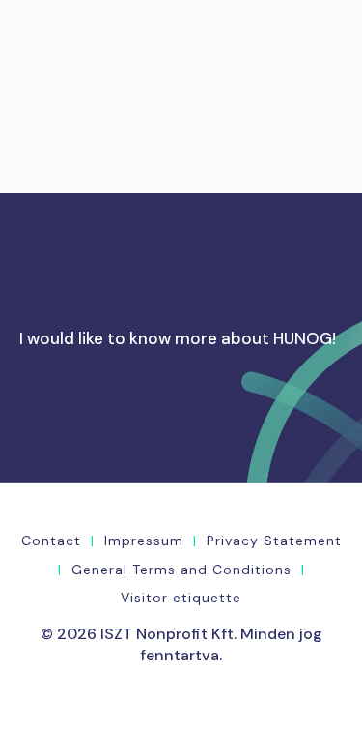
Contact (51, 540)
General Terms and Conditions (181, 569)
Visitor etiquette (181, 597)
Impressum (143, 540)
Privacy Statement (274, 540)
